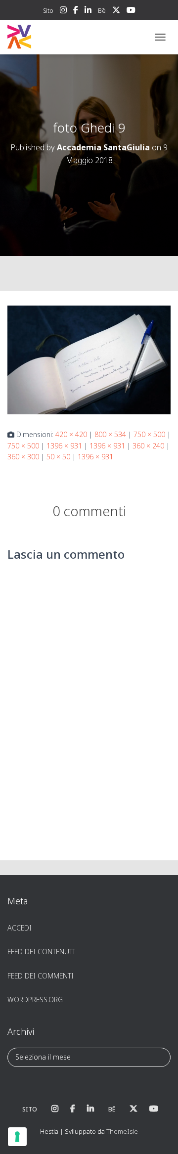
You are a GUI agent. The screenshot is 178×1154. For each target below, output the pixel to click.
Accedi (19, 927)
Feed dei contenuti (41, 951)
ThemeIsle (122, 1131)
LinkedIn (88, 11)
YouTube (131, 11)
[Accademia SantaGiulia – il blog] (49, 37)
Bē (102, 10)
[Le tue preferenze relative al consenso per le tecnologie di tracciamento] (17, 1136)
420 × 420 (71, 434)
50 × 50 (58, 456)
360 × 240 (148, 445)
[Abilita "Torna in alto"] (158, 1134)
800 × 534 (110, 434)
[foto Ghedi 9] (89, 359)
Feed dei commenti (40, 975)
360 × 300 (23, 456)
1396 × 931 (64, 445)
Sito (48, 10)
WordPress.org (35, 999)
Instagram (63, 11)
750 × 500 (149, 434)
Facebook (75, 11)
